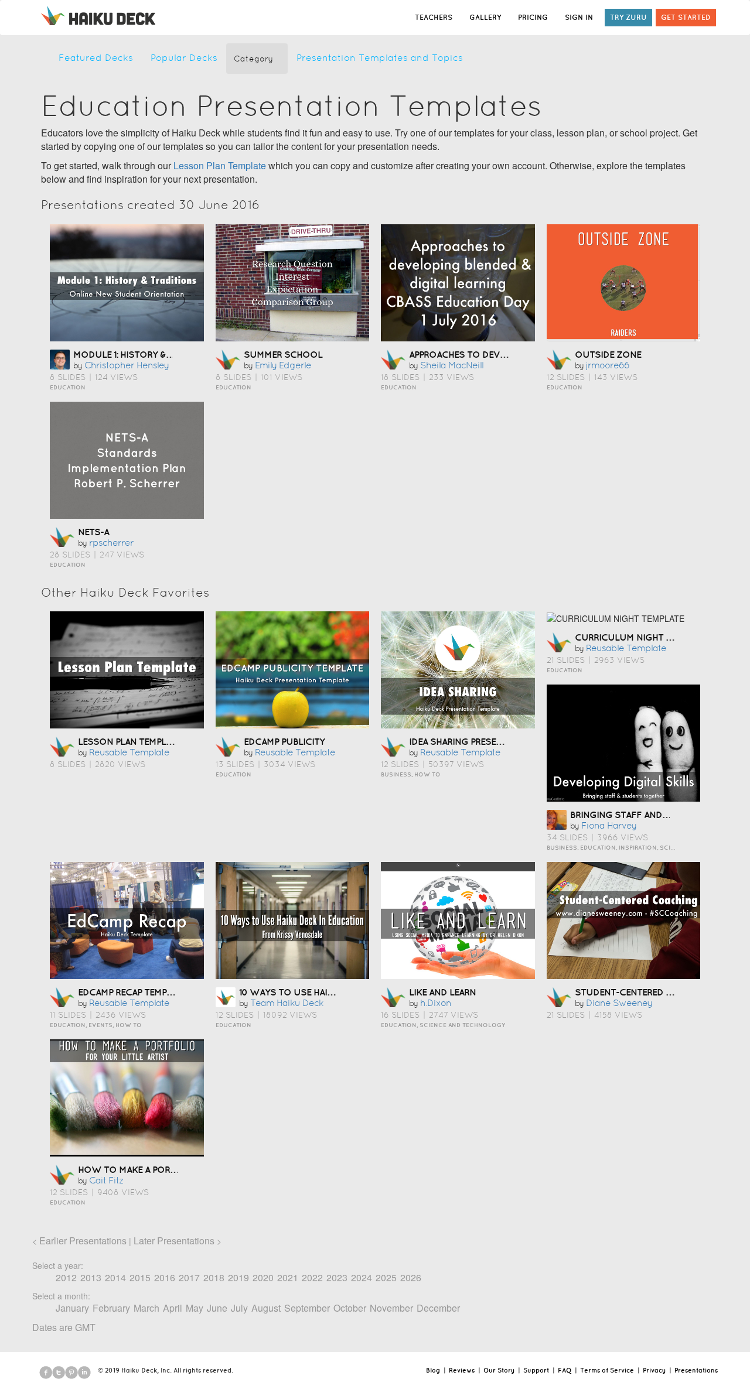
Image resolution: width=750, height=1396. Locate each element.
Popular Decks (184, 57)
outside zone (608, 354)
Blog (433, 1370)
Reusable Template (129, 752)
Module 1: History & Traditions (146, 354)
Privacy (654, 1370)
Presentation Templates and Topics (379, 57)
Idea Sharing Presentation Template (494, 741)
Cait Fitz (106, 1180)
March (146, 1308)
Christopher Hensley (126, 365)
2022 (312, 1277)
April (172, 1308)
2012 (66, 1277)
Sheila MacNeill (451, 365)
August (266, 1308)
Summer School (283, 354)
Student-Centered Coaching (644, 992)
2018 (213, 1277)
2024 (361, 1277)
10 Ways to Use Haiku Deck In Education (335, 992)
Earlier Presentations (83, 1240)
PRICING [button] (533, 17)
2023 (336, 1277)
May (194, 1308)
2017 (189, 1277)
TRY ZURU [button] (628, 17)
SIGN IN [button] (579, 17)
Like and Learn (442, 992)
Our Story (498, 1370)
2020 (263, 1277)
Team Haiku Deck (286, 1002)
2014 (115, 1277)
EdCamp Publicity (284, 741)
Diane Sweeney (619, 1002)
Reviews (462, 1370)
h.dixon (435, 1002)
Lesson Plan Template (219, 165)
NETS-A (93, 531)
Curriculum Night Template (641, 637)
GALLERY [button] (485, 17)
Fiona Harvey (608, 825)
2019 (238, 1277)
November (391, 1308)
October (349, 1308)
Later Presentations (174, 1240)
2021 (287, 1277)
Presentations (696, 1370)
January (72, 1308)
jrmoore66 (607, 365)
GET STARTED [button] (686, 17)
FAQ (564, 1370)
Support (536, 1370)
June (217, 1308)
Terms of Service (607, 1370)
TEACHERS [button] (433, 17)
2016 (164, 1277)
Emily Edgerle (283, 365)
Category (253, 58)
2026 (410, 1277)
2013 (90, 1277)
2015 (140, 1277)
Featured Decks (96, 57)
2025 (386, 1277)
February (111, 1308)
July (239, 1308)
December (438, 1308)
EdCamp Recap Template (132, 992)
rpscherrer (111, 542)
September (307, 1308)
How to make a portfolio (140, 1169)
